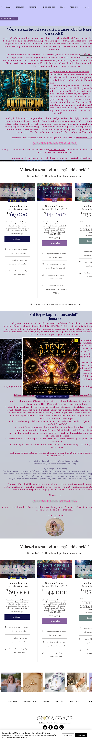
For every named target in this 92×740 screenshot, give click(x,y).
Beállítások (68, 735)
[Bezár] (89, 735)
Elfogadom (81, 735)
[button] (76, 340)
